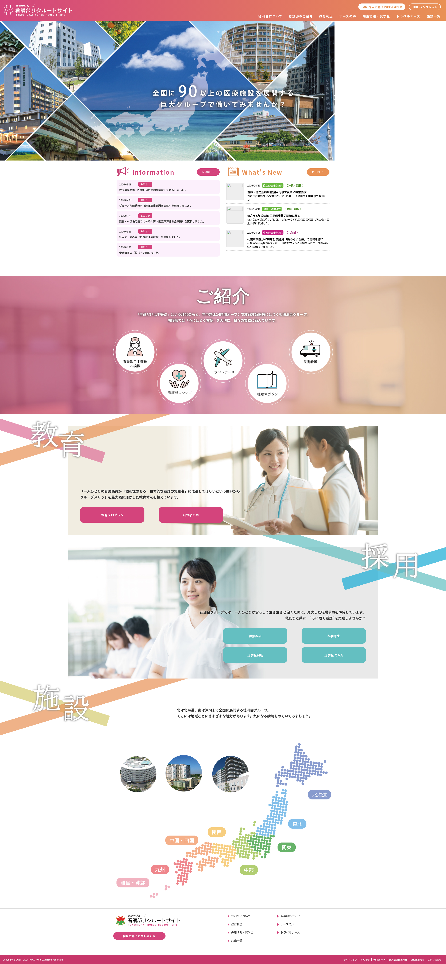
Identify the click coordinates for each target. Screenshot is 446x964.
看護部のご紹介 (301, 16)
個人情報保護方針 (398, 959)
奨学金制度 (255, 655)
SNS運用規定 (417, 959)
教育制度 (326, 16)
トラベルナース (408, 16)
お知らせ (365, 959)
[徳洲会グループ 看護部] (38, 10)
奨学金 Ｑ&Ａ (333, 655)
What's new (379, 959)
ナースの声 (347, 16)
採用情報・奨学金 (376, 16)
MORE (206, 172)
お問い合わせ (434, 959)
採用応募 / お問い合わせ (386, 7)
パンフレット (428, 7)
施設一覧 (433, 16)
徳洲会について (270, 16)
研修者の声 (191, 515)
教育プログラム (112, 515)
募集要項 (255, 636)
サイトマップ (350, 959)
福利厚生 (334, 636)
